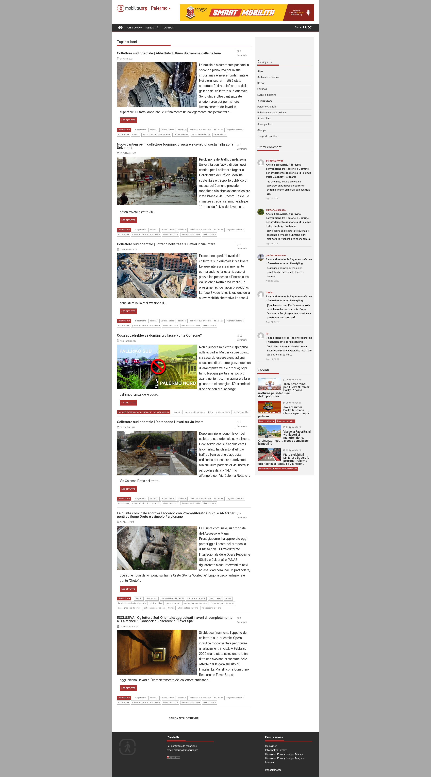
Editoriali (122, 412)
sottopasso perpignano (154, 608)
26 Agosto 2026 (293, 380)
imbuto (228, 598)
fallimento (218, 130)
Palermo (159, 8)
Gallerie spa (123, 134)
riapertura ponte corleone (222, 603)
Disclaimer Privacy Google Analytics (285, 758)
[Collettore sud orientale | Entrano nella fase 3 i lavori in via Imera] (157, 255)
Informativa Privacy (276, 750)
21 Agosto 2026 (293, 427)
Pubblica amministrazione (139, 412)
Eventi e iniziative (266, 94)
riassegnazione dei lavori (129, 608)
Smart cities (264, 118)
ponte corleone (223, 412)
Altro (260, 71)
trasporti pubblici (241, 412)
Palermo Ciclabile (266, 106)
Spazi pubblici (264, 124)
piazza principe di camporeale (156, 134)
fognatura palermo (235, 130)
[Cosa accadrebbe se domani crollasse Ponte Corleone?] (157, 346)
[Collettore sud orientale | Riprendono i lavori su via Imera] (157, 432)
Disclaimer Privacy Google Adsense (284, 754)
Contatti (169, 27)
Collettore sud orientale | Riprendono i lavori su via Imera (160, 422)
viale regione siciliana (211, 608)
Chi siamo (133, 27)
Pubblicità (151, 27)
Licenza (269, 762)
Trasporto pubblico (160, 412)
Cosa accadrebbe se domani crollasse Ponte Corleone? (159, 335)
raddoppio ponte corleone (195, 603)
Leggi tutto (128, 120)
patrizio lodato (156, 603)
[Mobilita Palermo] (120, 27)
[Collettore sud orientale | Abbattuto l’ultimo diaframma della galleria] (157, 64)
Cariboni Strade (167, 130)
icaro (210, 412)
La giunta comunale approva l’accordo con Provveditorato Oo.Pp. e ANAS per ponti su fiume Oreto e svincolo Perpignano (176, 515)
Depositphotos (273, 769)
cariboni (153, 130)
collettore (182, 130)
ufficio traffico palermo (188, 608)
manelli (135, 134)
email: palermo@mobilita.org (182, 750)
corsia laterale (215, 598)
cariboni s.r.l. (151, 598)
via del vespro (220, 134)
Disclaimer (271, 746)
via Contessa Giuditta (201, 134)
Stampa (261, 130)
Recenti (263, 370)
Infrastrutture (124, 130)
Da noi (260, 83)
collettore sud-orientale (200, 130)
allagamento (140, 130)
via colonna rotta (181, 134)
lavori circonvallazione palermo (132, 603)
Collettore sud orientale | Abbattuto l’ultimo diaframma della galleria (169, 53)
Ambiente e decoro (268, 77)
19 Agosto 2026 (293, 450)
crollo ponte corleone (195, 412)
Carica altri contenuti (184, 718)
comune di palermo (196, 598)
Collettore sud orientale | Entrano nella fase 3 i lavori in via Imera (166, 244)
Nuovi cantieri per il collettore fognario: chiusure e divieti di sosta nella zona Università (175, 146)
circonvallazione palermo (172, 598)
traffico (171, 608)
